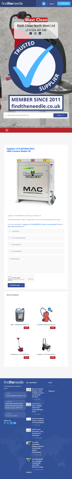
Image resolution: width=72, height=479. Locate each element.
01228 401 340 (37, 30)
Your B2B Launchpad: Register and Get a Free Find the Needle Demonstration (38, 447)
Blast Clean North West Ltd (36, 26)
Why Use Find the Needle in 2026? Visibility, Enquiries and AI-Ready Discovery (38, 393)
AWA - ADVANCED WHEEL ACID (20, 325)
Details (26, 327)
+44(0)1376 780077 (12, 416)
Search (59, 115)
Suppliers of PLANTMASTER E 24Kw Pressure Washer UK (41, 224)
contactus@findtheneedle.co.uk (16, 396)
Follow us (51, 391)
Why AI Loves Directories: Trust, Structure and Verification (37, 432)
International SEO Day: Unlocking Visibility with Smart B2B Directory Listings (37, 463)
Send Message (15, 285)
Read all (29, 472)
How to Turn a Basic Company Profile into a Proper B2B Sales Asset (37, 407)
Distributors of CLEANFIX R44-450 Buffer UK (25, 354)
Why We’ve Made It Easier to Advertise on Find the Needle (38, 420)
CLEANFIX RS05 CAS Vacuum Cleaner (49, 325)
